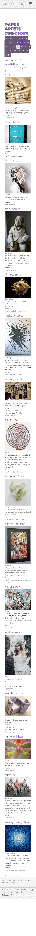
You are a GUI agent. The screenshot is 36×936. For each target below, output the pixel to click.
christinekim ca (10, 204)
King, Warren (12, 208)
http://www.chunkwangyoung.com (17, 870)
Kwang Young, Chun (17, 822)
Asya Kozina (9, 689)
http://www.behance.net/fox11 (16, 311)
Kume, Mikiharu (14, 736)
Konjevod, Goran (15, 476)
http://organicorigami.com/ (14, 519)
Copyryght (30, 890)
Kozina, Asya (12, 632)
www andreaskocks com (13, 374)
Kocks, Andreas (14, 315)
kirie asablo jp (9, 770)
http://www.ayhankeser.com (15, 156)
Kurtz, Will (11, 774)
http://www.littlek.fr (12, 117)
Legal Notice (6, 892)
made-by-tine (9, 727)
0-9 (8, 54)
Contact (16, 890)
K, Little (9, 74)
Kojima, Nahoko (14, 379)
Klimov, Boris (13, 274)
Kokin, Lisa (11, 419)
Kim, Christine (13, 160)
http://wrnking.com (11, 270)
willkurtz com (9, 818)
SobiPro (16, 876)
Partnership (19, 892)
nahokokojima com (11, 410)
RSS (12, 892)
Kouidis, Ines (12, 586)
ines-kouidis (9, 628)
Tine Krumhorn (10, 732)
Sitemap (23, 890)
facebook (8, 684)
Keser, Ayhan (12, 122)
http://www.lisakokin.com (14, 472)
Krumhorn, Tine (14, 693)
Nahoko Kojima (10, 415)
